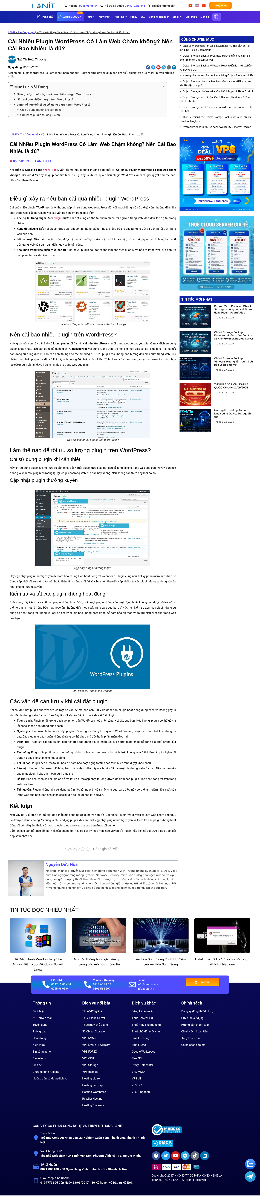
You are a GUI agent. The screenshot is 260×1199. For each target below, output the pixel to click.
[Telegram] (163, 67)
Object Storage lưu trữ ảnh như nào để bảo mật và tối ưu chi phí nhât (216, 109)
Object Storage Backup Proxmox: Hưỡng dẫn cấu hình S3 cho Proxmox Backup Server (215, 57)
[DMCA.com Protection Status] (189, 1143)
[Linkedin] (174, 67)
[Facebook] (148, 67)
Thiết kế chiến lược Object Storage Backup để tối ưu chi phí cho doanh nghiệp (216, 119)
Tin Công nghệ (27, 32)
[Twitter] (153, 67)
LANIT (11, 32)
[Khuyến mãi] (216, 18)
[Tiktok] (169, 67)
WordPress (50, 169)
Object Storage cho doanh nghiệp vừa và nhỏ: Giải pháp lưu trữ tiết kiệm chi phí (216, 83)
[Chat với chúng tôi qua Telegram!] (250, 1180)
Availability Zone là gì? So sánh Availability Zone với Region (217, 126)
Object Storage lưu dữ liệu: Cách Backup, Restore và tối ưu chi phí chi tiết (215, 99)
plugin (58, 218)
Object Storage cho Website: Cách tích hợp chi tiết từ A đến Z (218, 91)
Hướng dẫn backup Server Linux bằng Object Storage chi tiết (218, 75)
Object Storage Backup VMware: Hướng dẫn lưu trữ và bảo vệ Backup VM (216, 67)
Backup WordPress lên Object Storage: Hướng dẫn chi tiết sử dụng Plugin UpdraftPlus (215, 47)
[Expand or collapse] (163, 87)
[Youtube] (158, 67)
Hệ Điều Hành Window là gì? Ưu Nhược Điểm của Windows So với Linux (38, 964)
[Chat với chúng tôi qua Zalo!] (250, 1168)
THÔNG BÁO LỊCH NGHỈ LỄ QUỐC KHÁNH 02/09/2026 (231, 386)
